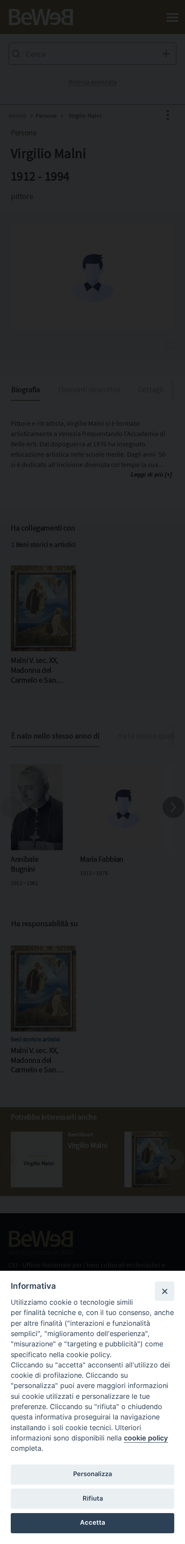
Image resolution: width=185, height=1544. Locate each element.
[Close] (164, 1291)
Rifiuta (93, 1498)
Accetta (92, 1522)
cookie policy (146, 1438)
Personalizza (92, 1474)
